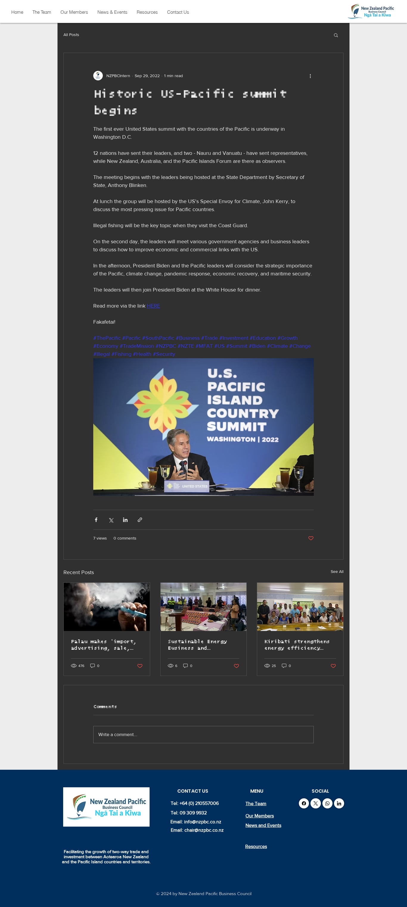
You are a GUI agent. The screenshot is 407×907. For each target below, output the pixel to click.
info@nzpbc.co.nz (202, 821)
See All (337, 571)
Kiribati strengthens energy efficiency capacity (297, 645)
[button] (336, 34)
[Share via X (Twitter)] (111, 520)
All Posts (71, 34)
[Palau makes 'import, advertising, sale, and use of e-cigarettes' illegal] (107, 607)
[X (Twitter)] (315, 803)
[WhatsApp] (327, 803)
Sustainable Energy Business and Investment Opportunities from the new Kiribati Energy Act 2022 (197, 645)
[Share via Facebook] (96, 520)
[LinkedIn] (339, 803)
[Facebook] (304, 803)
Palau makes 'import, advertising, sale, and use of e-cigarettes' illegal (103, 645)
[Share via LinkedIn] (125, 520)
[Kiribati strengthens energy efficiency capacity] (300, 607)
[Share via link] (140, 520)
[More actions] (310, 75)
